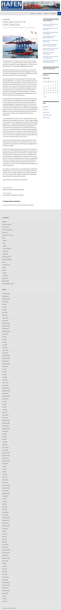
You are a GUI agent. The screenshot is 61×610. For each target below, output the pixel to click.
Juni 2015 (4, 598)
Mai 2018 (4, 504)
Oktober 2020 (5, 425)
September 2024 (6, 299)
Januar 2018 (5, 515)
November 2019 (6, 455)
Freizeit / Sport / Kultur (7, 235)
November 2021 (6, 390)
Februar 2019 (5, 479)
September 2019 (6, 461)
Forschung (4, 232)
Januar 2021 (5, 417)
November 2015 (6, 585)
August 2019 (5, 463)
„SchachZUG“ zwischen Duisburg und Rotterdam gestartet (50, 61)
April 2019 (4, 474)
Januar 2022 (5, 385)
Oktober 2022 (5, 361)
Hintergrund (5, 254)
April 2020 (4, 442)
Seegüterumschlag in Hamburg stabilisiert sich (13, 188)
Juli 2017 (4, 531)
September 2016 (6, 558)
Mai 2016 (4, 569)
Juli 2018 (4, 498)
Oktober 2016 (5, 555)
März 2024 (4, 315)
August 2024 (5, 301)
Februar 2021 (5, 415)
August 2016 (5, 560)
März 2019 (4, 477)
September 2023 (6, 331)
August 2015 (5, 593)
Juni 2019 (4, 469)
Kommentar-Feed (47, 115)
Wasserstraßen (5, 281)
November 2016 (6, 552)
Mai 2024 (4, 309)
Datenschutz (53, 13)
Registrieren (46, 106)
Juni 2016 (4, 566)
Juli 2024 (4, 304)
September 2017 (6, 525)
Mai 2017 (4, 536)
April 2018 (4, 506)
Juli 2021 (4, 401)
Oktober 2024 (5, 296)
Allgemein (4, 221)
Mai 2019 (4, 471)
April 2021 (4, 409)
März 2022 (4, 380)
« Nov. (44, 96)
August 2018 (5, 496)
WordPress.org (46, 117)
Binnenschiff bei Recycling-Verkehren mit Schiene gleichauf (50, 45)
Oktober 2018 (5, 490)
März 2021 (4, 412)
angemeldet (11, 205)
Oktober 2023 (5, 328)
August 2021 (5, 398)
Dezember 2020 (6, 420)
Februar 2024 (5, 317)
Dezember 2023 (6, 323)
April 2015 (4, 601)
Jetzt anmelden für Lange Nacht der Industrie (13, 194)
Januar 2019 (5, 482)
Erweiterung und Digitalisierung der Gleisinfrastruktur (50, 25)
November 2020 (6, 423)
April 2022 (4, 377)
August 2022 (5, 366)
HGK (4, 243)
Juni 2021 (4, 404)
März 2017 (4, 542)
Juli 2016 (4, 563)
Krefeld (4, 246)
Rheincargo (5, 251)
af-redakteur (16, 27)
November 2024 (6, 293)
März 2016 (4, 574)
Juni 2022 (4, 371)
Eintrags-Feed (46, 112)
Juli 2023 (4, 336)
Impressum (46, 13)
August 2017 (5, 528)
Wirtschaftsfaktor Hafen (8, 283)
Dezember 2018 (6, 485)
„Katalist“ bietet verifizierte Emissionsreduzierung (49, 37)
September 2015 (6, 590)
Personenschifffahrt (7, 259)
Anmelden (45, 109)
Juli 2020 (4, 434)
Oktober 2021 (5, 393)
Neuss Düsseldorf (7, 248)
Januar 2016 (5, 579)
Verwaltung (5, 275)
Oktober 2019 (5, 458)
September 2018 (6, 493)
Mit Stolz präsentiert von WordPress (9, 608)
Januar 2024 (5, 320)
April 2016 (4, 571)
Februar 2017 (5, 544)
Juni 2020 (4, 436)
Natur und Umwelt (6, 256)
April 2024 (4, 312)
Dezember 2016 (6, 550)
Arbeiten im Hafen (6, 224)
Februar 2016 (5, 577)
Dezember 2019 (6, 452)
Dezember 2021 (6, 388)
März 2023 (4, 347)
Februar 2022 (5, 382)
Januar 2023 (5, 353)
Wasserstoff (5, 278)
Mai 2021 (4, 407)
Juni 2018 (4, 501)
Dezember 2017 (6, 517)
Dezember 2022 (6, 355)
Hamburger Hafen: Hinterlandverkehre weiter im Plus (51, 57)
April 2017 (4, 539)
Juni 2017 (4, 533)
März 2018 (4, 509)
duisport (5, 240)
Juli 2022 (4, 369)
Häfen (3, 237)
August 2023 (5, 334)
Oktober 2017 (5, 523)
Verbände (4, 273)
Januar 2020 (5, 450)
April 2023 (4, 344)
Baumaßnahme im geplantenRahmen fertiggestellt (50, 33)
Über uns (33, 13)
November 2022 (6, 358)
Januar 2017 (5, 547)
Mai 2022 (4, 374)
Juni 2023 (4, 339)
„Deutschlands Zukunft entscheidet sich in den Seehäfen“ (50, 49)
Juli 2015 (4, 596)
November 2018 (6, 488)
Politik (3, 262)
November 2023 (6, 326)
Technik (4, 267)
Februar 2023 (5, 350)
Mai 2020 (4, 439)
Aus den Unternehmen (7, 229)
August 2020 (5, 431)
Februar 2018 (5, 512)
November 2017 (6, 520)
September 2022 (6, 363)
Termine (4, 270)
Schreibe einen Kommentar (28, 27)
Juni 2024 (4, 307)
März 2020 (4, 444)
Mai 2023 (4, 342)
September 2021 (6, 396)
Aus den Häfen (6, 19)
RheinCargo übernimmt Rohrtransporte (48, 53)
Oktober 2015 (5, 587)
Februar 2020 (5, 447)
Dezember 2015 (6, 582)
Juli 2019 (4, 466)
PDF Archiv (38, 13)
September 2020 (6, 428)
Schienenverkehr (6, 264)
